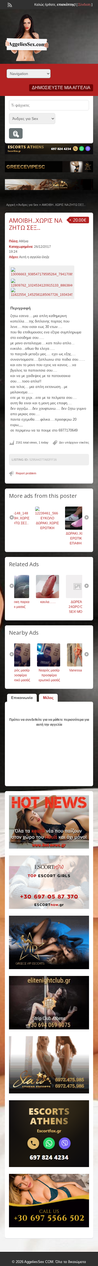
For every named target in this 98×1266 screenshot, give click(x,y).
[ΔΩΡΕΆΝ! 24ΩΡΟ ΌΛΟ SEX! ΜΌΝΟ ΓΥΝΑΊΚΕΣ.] (58, 597)
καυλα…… (29, 602)
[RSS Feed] (9, 4)
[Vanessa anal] (58, 665)
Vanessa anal (59, 670)
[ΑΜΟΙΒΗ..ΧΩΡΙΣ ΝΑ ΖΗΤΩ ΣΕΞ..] (41, 272)
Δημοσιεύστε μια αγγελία (61, 87)
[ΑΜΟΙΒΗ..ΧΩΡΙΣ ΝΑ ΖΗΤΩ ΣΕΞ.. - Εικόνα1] (42, 283)
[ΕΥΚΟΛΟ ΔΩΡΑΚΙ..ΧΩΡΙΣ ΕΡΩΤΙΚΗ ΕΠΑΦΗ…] (28, 513)
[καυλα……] (28, 597)
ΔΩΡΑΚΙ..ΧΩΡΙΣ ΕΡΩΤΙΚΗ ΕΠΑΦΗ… (59, 538)
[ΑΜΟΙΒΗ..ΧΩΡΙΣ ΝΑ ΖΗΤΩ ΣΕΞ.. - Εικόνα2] (42, 292)
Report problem (26, 473)
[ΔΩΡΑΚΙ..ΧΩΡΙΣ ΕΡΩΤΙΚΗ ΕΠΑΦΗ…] (58, 528)
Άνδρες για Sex (28, 204)
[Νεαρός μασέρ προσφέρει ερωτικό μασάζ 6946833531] (28, 665)
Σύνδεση (84, 5)
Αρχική (10, 204)
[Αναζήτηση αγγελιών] (16, 133)
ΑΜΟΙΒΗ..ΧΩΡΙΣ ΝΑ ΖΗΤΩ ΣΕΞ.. (35, 223)
